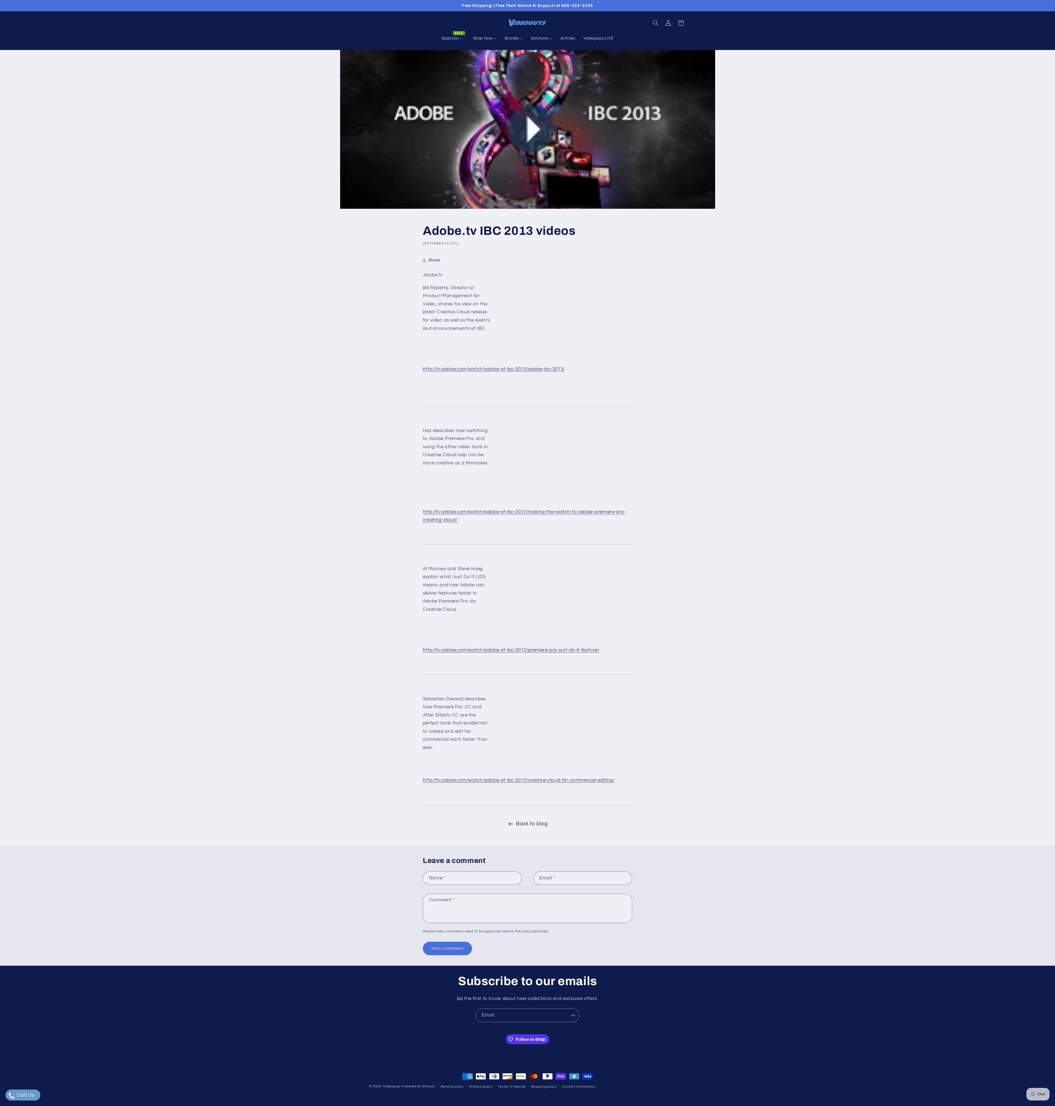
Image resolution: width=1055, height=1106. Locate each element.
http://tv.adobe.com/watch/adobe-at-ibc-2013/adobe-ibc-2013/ (494, 369)
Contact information (578, 1086)
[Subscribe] (573, 1015)
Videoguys (392, 1086)
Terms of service (512, 1086)
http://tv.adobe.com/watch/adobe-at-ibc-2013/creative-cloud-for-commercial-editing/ (519, 780)
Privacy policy (480, 1086)
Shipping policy (543, 1086)
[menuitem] (453, 38)
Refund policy (452, 1086)
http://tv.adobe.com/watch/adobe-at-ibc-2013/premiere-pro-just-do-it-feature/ (511, 650)
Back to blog (532, 823)
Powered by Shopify (418, 1086)
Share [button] (434, 260)
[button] (655, 23)
